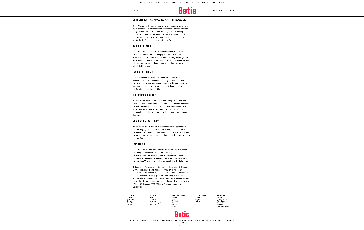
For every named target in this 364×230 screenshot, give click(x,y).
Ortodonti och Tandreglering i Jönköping (150, 167)
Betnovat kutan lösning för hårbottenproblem (165, 173)
